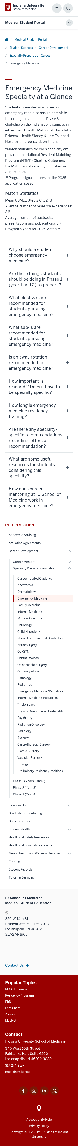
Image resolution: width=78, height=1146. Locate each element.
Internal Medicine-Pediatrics (37, 698)
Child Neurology (28, 632)
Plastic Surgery (28, 751)
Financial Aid (18, 805)
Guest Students (19, 821)
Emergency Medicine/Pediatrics (40, 691)
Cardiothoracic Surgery (34, 744)
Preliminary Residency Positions (40, 771)
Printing (14, 861)
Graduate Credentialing (25, 813)
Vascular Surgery (29, 758)
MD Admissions (16, 989)
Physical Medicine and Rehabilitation (43, 711)
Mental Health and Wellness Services (35, 853)
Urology (22, 764)
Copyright (16, 1132)
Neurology (24, 625)
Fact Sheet (12, 1008)
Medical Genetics (29, 618)
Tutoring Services (21, 877)
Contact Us (14, 965)
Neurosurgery (27, 645)
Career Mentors (24, 562)
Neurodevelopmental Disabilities (40, 638)
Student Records (20, 869)
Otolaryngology (28, 671)
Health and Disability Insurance (30, 845)
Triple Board (26, 705)
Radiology (24, 731)
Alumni (10, 1014)
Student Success (21, 48)
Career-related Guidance (35, 578)
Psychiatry (24, 718)
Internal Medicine (29, 612)
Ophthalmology (28, 658)
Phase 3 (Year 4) (25, 794)
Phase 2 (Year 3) (24, 788)
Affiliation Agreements (25, 543)
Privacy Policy (39, 1126)
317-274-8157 (14, 1065)
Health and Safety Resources (29, 837)
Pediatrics (24, 685)
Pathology (24, 678)
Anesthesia (25, 585)
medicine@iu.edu (17, 1072)
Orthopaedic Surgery (32, 665)
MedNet (10, 1021)
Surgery (23, 738)
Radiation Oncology (31, 724)
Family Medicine (29, 605)
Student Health (19, 829)
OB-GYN (23, 651)
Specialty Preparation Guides (29, 55)
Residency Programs (19, 995)
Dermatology (26, 592)
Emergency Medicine (32, 598)
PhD (8, 1002)
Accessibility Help (39, 1119)
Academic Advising (22, 535)
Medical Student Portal (25, 22)
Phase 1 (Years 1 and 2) (29, 781)
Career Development (53, 48)
